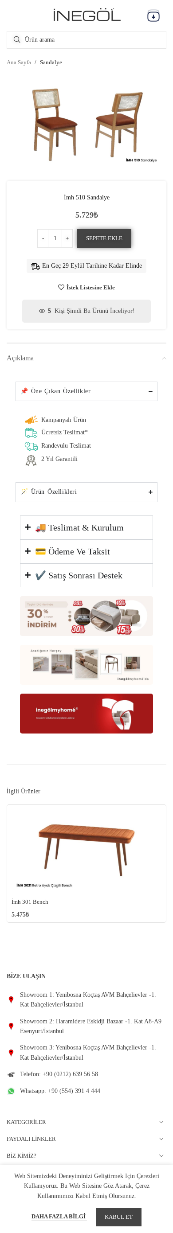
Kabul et (119, 1216)
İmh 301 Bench (30, 901)
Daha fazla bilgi (59, 1216)
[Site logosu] (86, 15)
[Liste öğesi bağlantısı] (86, 1000)
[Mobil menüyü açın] (153, 15)
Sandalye (51, 62)
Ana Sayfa (19, 62)
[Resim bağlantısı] (86, 615)
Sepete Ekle (104, 238)
